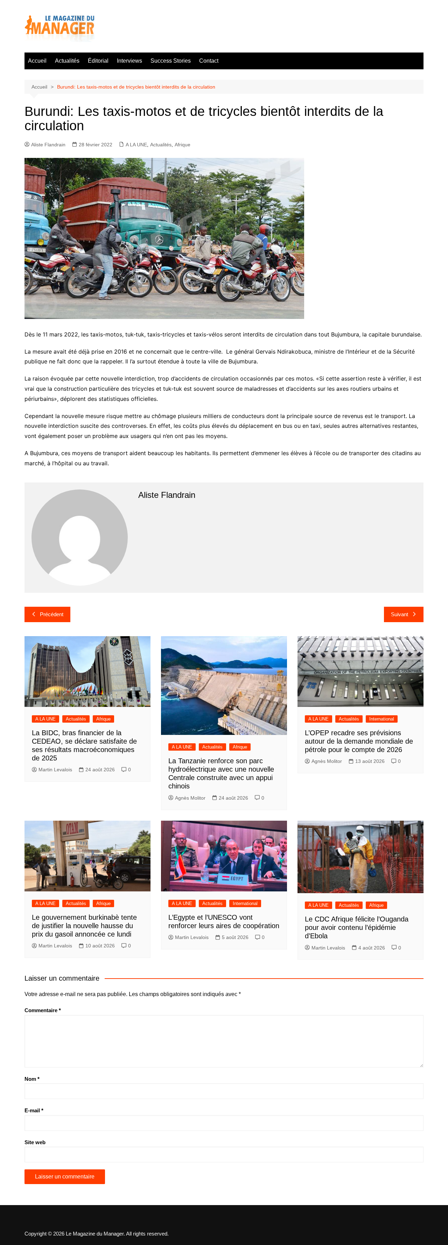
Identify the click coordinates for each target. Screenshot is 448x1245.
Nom (32, 1079)
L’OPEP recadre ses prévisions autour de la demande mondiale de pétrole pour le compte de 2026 (359, 741)
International (381, 719)
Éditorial (98, 61)
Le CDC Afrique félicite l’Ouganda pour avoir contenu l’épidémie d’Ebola (356, 927)
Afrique (182, 144)
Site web (35, 1142)
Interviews (129, 61)
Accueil (37, 61)
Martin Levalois (55, 769)
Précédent (51, 614)
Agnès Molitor (190, 798)
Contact (208, 61)
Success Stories (170, 61)
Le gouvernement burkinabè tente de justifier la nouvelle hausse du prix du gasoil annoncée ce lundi (84, 925)
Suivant (399, 614)
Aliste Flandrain (48, 144)
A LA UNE (136, 144)
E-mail (33, 1110)
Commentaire (42, 1010)
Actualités (67, 61)
